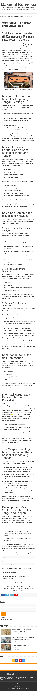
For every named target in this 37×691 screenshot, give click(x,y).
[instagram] (23, 660)
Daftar (3, 617)
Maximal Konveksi (18, 4)
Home (3, 16)
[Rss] (13, 660)
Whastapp (18, 582)
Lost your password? (7, 619)
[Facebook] (16, 660)
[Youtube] (20, 660)
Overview (11, 588)
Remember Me (14, 614)
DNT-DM (22, 684)
